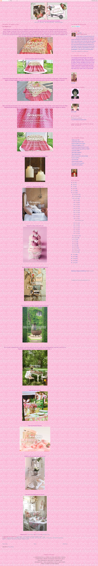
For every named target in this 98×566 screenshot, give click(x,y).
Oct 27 (76, 204)
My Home (42, 22)
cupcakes (22, 537)
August (75, 237)
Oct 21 (76, 210)
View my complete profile (79, 51)
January (76, 252)
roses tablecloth (23, 539)
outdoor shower (58, 537)
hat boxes (38, 537)
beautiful (10, 537)
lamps (44, 537)
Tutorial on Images (59, 22)
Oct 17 (76, 214)
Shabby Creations (90, 270)
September (76, 235)
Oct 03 (76, 231)
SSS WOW (37, 534)
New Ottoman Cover (6, 26)
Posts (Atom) (11, 546)
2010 (74, 256)
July (75, 239)
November (76, 196)
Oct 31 (76, 200)
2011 (74, 254)
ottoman (49, 537)
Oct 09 (76, 225)
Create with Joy (30, 534)
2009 (74, 258)
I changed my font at (80, 280)
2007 (74, 262)
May (75, 243)
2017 (74, 182)
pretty (4, 539)
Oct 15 (76, 216)
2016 (74, 184)
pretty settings (12, 539)
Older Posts (65, 543)
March (75, 247)
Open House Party (46, 534)
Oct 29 (76, 202)
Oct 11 (76, 223)
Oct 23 (76, 208)
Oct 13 (76, 218)
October (76, 198)
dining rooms (30, 537)
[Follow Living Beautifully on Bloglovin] (75, 26)
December (76, 194)
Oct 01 (76, 233)
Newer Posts (5, 543)
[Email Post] (44, 536)
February (76, 249)
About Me (36, 22)
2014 (74, 188)
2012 (74, 192)
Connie (79, 33)
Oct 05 (76, 229)
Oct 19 (76, 212)
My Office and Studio (49, 22)
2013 (74, 190)
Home (35, 543)
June (75, 241)
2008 (74, 260)
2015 (74, 186)
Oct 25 (76, 206)
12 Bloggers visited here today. (32, 536)
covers (16, 537)
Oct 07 (76, 227)
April (75, 245)
